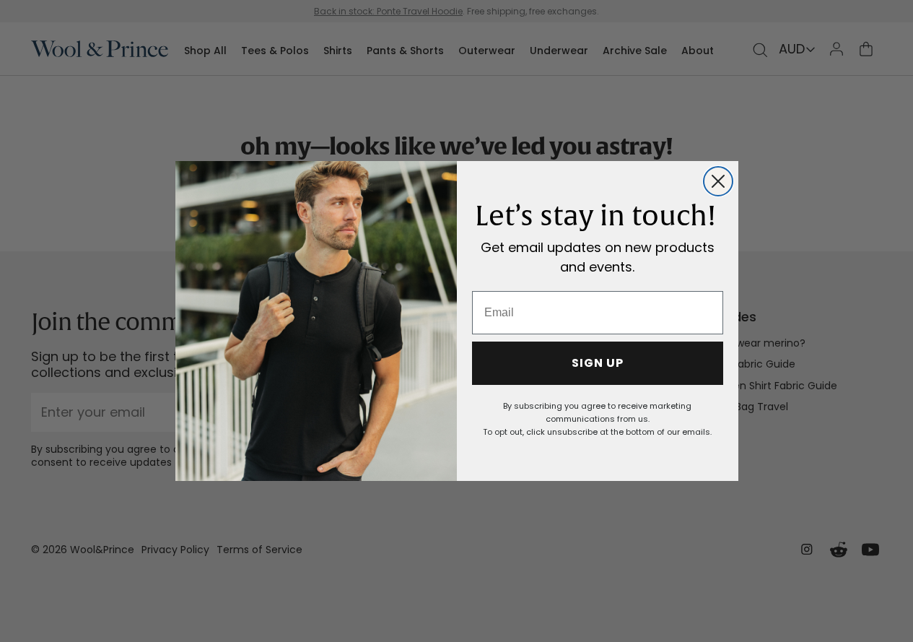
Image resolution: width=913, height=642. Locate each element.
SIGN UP (598, 363)
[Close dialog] (718, 181)
